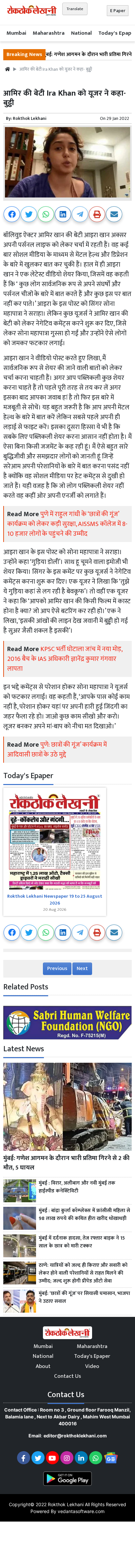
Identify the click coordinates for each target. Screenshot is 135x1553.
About (43, 1366)
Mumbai (16, 33)
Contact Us (67, 1376)
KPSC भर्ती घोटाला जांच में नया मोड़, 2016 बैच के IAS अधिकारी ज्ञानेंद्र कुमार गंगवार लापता (64, 659)
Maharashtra (49, 33)
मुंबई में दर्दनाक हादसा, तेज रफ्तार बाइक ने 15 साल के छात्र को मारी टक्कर (82, 1242)
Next (82, 968)
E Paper (117, 10)
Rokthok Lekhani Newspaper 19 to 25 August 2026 (54, 899)
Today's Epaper (92, 1356)
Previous (57, 968)
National (81, 33)
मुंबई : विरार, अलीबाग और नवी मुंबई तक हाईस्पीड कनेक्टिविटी (77, 1187)
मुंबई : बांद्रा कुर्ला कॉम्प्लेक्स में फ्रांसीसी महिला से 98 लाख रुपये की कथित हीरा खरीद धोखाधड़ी (84, 1215)
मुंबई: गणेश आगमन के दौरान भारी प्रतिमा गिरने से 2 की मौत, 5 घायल (66, 1162)
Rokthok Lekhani (30, 118)
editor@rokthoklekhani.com (75, 1435)
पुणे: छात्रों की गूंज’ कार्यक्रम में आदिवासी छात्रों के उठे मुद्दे (57, 749)
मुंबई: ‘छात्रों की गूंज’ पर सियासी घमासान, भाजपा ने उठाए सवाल (84, 1297)
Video (92, 1366)
